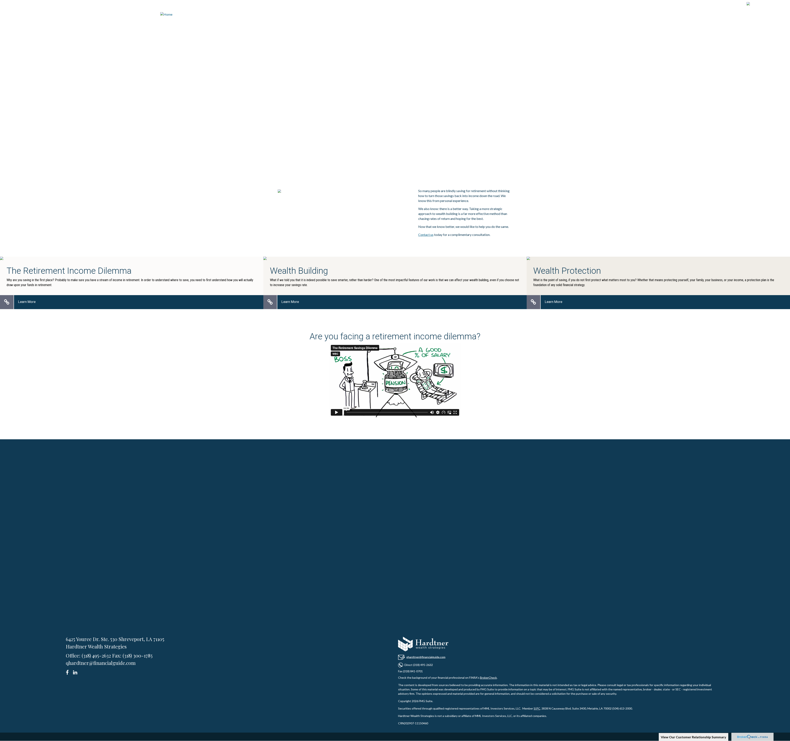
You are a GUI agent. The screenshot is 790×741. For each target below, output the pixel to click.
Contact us (425, 235)
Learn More (27, 302)
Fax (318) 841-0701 (410, 671)
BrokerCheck (488, 677)
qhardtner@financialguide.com (425, 657)
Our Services (395, 121)
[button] (632, 23)
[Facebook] (68, 671)
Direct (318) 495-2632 (418, 664)
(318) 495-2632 (766, 4)
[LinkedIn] (76, 671)
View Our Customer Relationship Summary (693, 737)
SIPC (537, 708)
